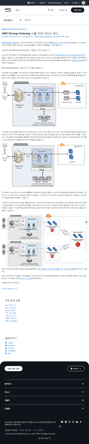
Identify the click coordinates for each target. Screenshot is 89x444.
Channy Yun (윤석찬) (11, 36)
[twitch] (73, 422)
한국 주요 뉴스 (10, 305)
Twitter (10, 343)
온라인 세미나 (10, 310)
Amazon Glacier (77, 60)
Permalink (56, 36)
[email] (60, 426)
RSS (9, 353)
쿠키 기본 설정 (38, 430)
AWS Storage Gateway (10, 43)
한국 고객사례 (10, 308)
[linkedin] (66, 422)
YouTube (10, 348)
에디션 (27, 20)
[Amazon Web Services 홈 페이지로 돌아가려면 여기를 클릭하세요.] (8, 11)
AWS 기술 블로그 (11, 321)
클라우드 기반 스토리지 (60, 43)
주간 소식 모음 (10, 313)
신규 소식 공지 (26, 278)
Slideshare (11, 351)
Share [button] (66, 36)
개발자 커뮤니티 (11, 318)
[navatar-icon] (83, 3)
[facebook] (62, 422)
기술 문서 (69, 269)
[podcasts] (81, 422)
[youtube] (77, 422)
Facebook (11, 345)
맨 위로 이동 (43, 438)
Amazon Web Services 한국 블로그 (15, 29)
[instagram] (69, 422)
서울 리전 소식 (11, 289)
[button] (85, 3)
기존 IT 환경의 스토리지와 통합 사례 (50, 269)
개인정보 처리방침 (11, 430)
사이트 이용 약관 (25, 430)
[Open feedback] (86, 222)
